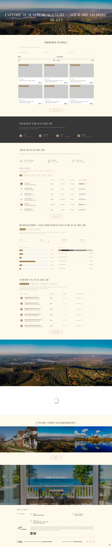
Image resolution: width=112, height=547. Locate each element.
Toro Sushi (26, 183)
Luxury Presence (47, 541)
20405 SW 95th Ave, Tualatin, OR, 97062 (32, 304)
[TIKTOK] (94, 541)
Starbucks (26, 203)
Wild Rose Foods (28, 188)
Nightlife (50, 175)
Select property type (23, 52)
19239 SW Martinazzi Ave (30, 184)
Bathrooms (46, 52)
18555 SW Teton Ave (29, 189)
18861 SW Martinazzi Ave (30, 200)
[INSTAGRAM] (87, 541)
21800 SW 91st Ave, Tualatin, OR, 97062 (32, 321)
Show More (56, 332)
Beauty (44, 175)
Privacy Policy (77, 541)
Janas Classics (27, 193)
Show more (56, 216)
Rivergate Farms (28, 209)
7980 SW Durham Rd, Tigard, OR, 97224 (32, 298)
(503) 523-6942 (79, 515)
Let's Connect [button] (56, 492)
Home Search (56, 110)
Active (39, 175)
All (21, 175)
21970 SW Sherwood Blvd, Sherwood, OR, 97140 (34, 326)
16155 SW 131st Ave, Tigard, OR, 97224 (32, 315)
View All (56, 457)
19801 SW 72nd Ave (29, 210)
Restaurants (27, 175)
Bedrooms (72, 52)
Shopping (33, 175)
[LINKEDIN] (91, 541)
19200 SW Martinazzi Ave (30, 205)
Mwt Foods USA (27, 198)
